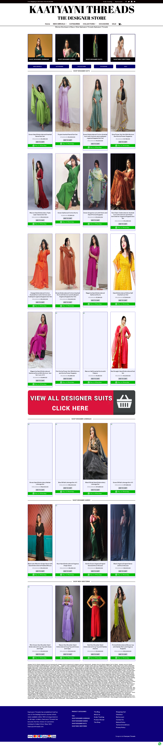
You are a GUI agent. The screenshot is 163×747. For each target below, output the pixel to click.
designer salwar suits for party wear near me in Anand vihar (55, 694)
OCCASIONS (104, 24)
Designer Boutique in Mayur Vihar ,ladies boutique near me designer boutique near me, (103, 683)
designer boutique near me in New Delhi (41, 669)
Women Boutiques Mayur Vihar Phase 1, (98, 681)
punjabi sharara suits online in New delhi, (38, 667)
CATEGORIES (74, 24)
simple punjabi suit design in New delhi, (85, 668)
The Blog (97, 712)
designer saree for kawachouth (82, 664)
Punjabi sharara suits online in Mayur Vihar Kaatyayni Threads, (83, 675)
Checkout (119, 714)
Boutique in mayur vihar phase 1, (43, 682)
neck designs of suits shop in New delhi (110, 667)
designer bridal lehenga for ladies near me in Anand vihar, (117, 694)
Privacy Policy (120, 727)
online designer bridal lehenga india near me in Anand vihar (81, 698)
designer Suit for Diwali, (34, 664)
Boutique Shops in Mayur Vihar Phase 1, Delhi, (106, 680)
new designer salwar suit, (117, 693)
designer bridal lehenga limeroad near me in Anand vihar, (76, 691)
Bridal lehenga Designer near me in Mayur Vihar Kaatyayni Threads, (104, 671)
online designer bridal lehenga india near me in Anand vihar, (44, 696)
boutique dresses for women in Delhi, (83, 669)
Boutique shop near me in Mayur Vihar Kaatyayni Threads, (70, 671)
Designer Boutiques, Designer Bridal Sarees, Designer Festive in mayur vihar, (93, 679)
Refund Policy (120, 722)
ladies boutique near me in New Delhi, (63, 669)
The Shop (97, 722)
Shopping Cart (121, 712)
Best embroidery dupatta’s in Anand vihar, (58, 687)
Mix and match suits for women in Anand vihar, (101, 687)
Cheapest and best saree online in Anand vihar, (62, 690)
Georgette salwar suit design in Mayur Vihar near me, (106, 682)
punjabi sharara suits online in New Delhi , (124, 665)
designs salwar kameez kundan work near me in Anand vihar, (51, 692)
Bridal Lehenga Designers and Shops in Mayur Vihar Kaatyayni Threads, (75, 670)
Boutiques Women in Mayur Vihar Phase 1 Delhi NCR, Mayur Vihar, (56, 680)
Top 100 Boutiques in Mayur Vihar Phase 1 (76, 681)
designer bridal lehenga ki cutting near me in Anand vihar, (116, 692)
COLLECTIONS (89, 24)
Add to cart (40, 142)
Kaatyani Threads (129, 736)
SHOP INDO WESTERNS (79, 726)
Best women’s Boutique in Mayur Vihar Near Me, (70, 685)
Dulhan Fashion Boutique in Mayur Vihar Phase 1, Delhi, (50, 681)
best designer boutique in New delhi (105, 668)
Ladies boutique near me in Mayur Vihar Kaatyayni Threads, (44, 676)
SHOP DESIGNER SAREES (80, 721)
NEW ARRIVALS (59, 24)
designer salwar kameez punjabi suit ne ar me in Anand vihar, (84, 692)
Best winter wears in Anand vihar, (97, 686)
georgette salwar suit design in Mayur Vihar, (80, 677)
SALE (114, 24)
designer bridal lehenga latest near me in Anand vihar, (45, 691)
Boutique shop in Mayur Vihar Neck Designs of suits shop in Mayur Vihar (72, 682)
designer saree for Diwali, (126, 664)
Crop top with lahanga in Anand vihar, (80, 688)
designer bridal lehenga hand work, (65, 693)
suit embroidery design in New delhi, (74, 667)
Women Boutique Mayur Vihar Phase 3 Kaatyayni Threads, (75, 676)
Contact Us (120, 720)
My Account (118, 1)
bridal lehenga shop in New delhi (47, 668)
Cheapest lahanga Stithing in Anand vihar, (87, 690)
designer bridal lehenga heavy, (83, 693)
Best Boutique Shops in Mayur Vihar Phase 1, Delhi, (54, 677)
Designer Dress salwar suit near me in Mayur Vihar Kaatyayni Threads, (67, 673)
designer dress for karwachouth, (49, 664)
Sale (73, 716)
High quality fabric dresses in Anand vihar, (118, 686)
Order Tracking (107, 1)
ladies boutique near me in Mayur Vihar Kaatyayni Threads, (110, 670)
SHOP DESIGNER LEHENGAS (81, 718)
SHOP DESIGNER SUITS (79, 723)
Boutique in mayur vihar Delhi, (117, 681)
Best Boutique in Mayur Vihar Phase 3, (84, 680)
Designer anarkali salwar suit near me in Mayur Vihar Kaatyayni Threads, (105, 673)
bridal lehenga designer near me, (65, 668)
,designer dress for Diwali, (98, 664)
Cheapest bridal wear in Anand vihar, (60, 688)
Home (47, 24)
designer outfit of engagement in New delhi (73, 665)
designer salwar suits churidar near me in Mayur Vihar (58, 679)
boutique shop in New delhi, (92, 667)
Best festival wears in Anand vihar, (123, 687)
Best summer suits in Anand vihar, (79, 687)
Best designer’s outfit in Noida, (123, 669)
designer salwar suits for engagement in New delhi (98, 665)
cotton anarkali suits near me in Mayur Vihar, (104, 677)
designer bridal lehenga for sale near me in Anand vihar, (86, 694)
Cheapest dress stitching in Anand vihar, (109, 690)
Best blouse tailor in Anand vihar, (99, 688)
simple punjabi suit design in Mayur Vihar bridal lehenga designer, (62, 683)
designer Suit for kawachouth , (66, 664)
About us (97, 714)
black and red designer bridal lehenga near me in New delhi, (44, 665)
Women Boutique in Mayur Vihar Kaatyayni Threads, (105, 676)
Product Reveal (99, 720)
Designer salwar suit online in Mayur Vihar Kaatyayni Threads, (49, 675)
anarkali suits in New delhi (57, 667)
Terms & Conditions (123, 725)
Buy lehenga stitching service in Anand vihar (121, 688)
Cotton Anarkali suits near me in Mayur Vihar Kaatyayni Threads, (117, 675)
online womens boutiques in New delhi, (103, 669)
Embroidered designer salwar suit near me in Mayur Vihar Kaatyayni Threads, (82, 674)
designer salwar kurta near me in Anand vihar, (103, 691)
